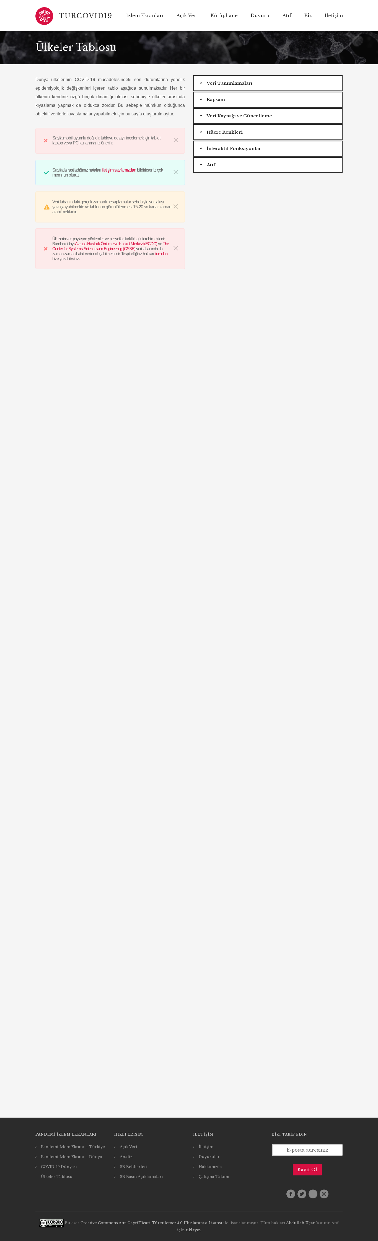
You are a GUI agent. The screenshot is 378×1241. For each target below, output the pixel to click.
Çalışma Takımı (214, 1176)
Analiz (126, 1156)
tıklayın (193, 1230)
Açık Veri (187, 15)
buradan (161, 253)
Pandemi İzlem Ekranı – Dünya (71, 1156)
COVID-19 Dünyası (59, 1166)
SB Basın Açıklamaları (141, 1176)
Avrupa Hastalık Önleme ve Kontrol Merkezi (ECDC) (116, 243)
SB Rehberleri (133, 1166)
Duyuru (260, 15)
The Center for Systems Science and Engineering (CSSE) (110, 246)
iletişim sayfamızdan (119, 170)
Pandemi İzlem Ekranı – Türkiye (73, 1146)
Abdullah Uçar (300, 1223)
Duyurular (209, 1156)
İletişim (206, 1146)
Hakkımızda (210, 1166)
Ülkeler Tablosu (57, 1176)
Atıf (286, 15)
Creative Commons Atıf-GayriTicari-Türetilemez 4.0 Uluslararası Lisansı (151, 1223)
